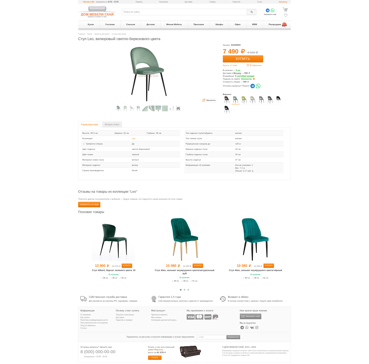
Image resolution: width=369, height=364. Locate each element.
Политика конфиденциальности (94, 320)
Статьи (83, 328)
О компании (85, 315)
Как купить (85, 317)
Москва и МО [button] (88, 2)
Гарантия (236, 2)
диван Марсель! (155, 349)
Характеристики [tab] (89, 124)
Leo (133, 138)
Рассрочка (163, 2)
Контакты (283, 2)
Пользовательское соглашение (94, 323)
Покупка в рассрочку (125, 315)
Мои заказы (156, 317)
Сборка (212, 2)
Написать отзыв (89, 204)
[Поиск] (251, 12)
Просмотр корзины (159, 315)
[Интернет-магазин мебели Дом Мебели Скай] (97, 11)
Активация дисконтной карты (163, 320)
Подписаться (233, 337)
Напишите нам (252, 316)
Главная (81, 34)
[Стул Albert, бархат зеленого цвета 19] (113, 239)
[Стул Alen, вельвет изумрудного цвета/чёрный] (255, 239)
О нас (259, 2)
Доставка (188, 2)
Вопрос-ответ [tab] (112, 124)
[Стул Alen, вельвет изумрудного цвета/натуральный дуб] (184, 239)
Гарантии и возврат (124, 320)
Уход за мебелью (88, 325)
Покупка (139, 2)
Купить (243, 59)
